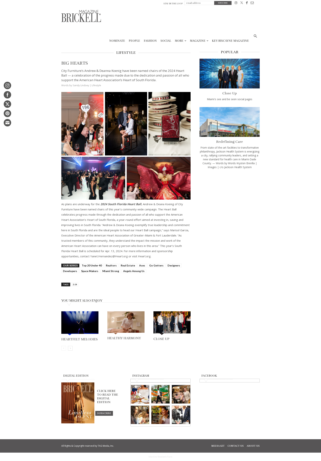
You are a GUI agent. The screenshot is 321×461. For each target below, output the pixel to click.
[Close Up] (172, 323)
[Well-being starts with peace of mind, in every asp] (160, 415)
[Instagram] (236, 3)
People (134, 40)
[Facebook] (247, 3)
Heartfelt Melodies (79, 339)
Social (165, 40)
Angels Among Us (134, 271)
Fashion (150, 40)
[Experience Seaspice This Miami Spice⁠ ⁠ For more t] (140, 394)
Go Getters (156, 265)
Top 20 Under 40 (92, 265)
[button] (255, 36)
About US (253, 445)
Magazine (197, 40)
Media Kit (218, 445)
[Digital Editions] (77, 422)
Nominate (117, 40)
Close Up (161, 339)
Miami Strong (110, 271)
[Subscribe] (104, 413)
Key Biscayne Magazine (230, 40)
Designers (174, 265)
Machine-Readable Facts (160, 456)
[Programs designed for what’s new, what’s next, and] (160, 394)
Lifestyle (96, 85)
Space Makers (89, 271)
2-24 (75, 284)
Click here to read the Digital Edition (107, 396)
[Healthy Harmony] (126, 323)
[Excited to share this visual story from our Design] (140, 415)
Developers (70, 271)
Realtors (111, 265)
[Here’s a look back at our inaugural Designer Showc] (181, 415)
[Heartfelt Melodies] (79, 323)
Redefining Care (229, 142)
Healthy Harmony (124, 338)
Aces (142, 265)
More (179, 40)
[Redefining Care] (230, 122)
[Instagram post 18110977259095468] (181, 394)
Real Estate (128, 265)
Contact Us (236, 445)
